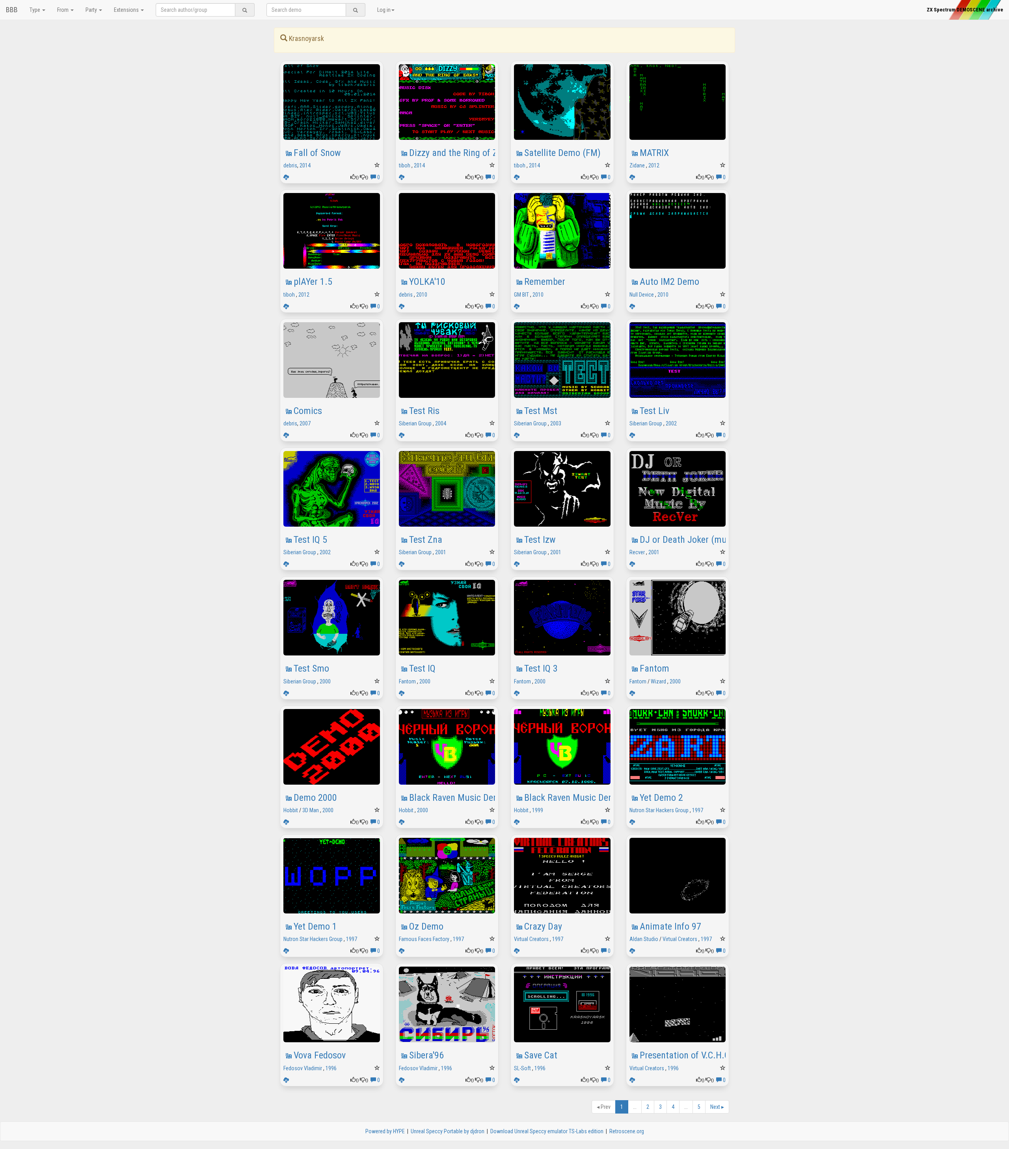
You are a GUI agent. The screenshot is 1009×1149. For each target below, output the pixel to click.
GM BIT (521, 294)
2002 (671, 423)
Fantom (407, 681)
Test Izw (540, 539)
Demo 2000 (315, 797)
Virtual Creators (531, 939)
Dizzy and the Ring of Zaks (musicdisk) (484, 152)
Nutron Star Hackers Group (659, 810)
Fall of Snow (317, 152)
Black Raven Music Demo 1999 (583, 797)
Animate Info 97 (670, 926)
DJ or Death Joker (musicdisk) (698, 539)
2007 (305, 423)
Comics (308, 410)
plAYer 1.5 (313, 281)
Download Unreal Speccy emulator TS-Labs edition (546, 1131)
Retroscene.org (626, 1131)
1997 (697, 810)
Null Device (641, 294)
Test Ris (424, 410)
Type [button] (35, 10)
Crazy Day (543, 926)
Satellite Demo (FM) (562, 152)
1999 (537, 810)
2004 (440, 423)
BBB (12, 10)
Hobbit (290, 810)
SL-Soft (522, 1068)
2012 (653, 165)
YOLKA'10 (427, 281)
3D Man (310, 810)
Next (717, 1107)
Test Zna (425, 539)
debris (290, 165)
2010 (421, 294)
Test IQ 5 (310, 539)
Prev (604, 1107)
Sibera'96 (426, 1055)
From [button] (63, 10)
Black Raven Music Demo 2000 (468, 797)
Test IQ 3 (541, 668)
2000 (325, 681)
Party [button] (92, 10)
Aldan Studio (643, 939)
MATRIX (654, 152)
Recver (637, 552)
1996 (331, 1068)
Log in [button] (384, 10)
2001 (440, 552)
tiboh (404, 165)
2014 (305, 165)
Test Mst (540, 410)
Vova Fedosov (320, 1055)
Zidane (637, 165)
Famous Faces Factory (424, 939)
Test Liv (654, 410)
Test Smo (311, 668)
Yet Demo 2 (661, 797)
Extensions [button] (127, 10)
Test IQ (422, 668)
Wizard (658, 681)
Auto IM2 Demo (669, 281)
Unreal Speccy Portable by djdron (447, 1131)
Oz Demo (426, 926)
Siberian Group (415, 423)
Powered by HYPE (385, 1131)
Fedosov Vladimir (302, 1068)
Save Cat (540, 1055)
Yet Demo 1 (315, 926)
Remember (544, 281)
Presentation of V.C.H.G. (686, 1055)
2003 (555, 423)
